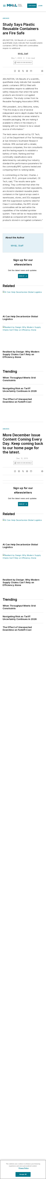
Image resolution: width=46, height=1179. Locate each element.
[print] (42, 71)
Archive (6, 18)
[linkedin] (19, 71)
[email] (31, 71)
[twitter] (23, 71)
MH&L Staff (23, 53)
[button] (4, 5)
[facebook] (15, 71)
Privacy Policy (24, 1168)
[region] (23, 1169)
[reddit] (27, 71)
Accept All (23, 1174)
